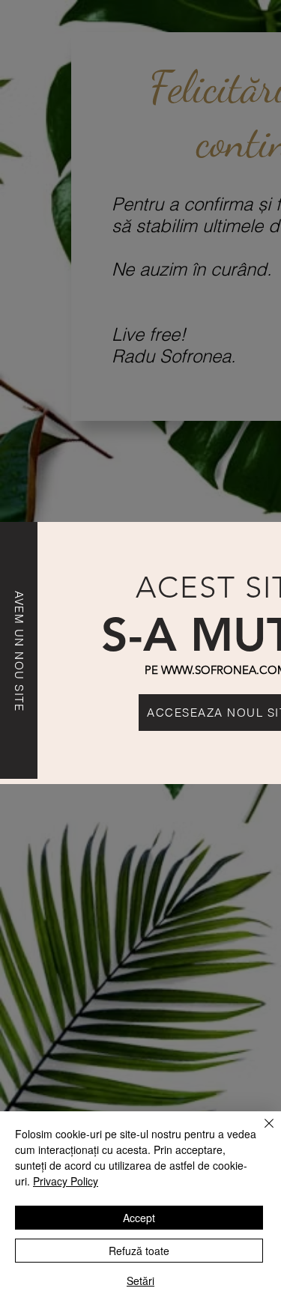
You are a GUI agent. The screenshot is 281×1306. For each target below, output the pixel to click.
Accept (139, 1217)
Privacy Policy (65, 1180)
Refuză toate (139, 1250)
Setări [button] (140, 1280)
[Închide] (260, 1132)
